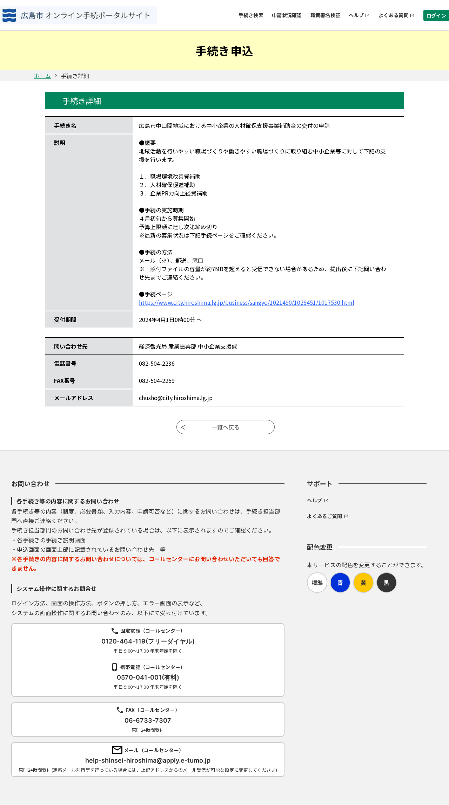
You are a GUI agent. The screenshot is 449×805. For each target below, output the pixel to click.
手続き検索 (251, 15)
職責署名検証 (325, 15)
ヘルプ (356, 15)
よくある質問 (393, 15)
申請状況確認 (287, 15)
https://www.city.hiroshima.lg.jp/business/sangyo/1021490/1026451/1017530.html (246, 302)
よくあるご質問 (324, 516)
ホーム (42, 75)
